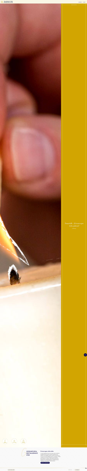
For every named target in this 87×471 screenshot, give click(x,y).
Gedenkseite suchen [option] (70, 469)
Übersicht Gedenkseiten (45, 462)
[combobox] (71, 469)
